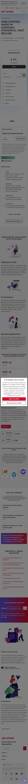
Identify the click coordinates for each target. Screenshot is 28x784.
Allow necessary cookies (14, 403)
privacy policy (7, 393)
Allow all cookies (14, 399)
